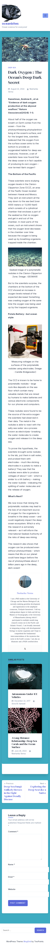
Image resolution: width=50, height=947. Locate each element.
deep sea (12, 68)
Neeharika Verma (19, 754)
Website (11, 889)
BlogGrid (27, 941)
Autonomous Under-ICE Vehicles (24, 695)
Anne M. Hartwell (18, 704)
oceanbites (10, 23)
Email (11, 877)
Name (11, 864)
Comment (13, 831)
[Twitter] (25, 649)
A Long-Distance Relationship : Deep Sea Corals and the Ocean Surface (24, 742)
